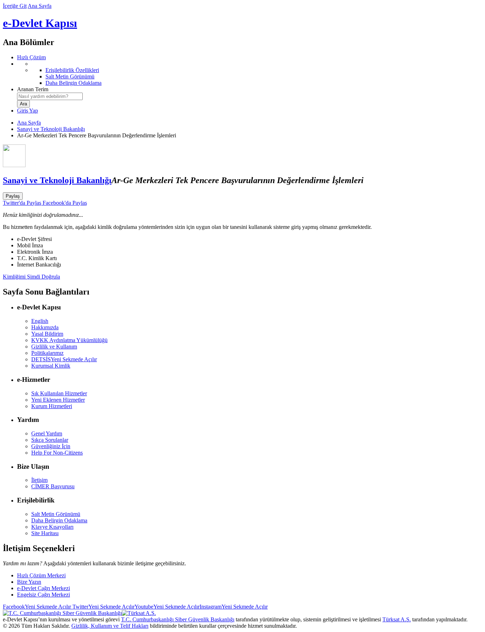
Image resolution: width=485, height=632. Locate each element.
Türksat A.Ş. (396, 619)
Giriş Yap (27, 111)
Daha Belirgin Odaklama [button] (59, 520)
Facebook (37, 607)
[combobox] (50, 96)
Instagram (234, 607)
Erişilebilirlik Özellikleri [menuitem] (72, 70)
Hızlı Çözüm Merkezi (41, 575)
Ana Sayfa (39, 6)
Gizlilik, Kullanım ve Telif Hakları (109, 626)
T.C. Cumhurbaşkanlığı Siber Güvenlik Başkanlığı (177, 619)
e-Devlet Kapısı (40, 23)
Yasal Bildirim (47, 334)
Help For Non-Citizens (57, 453)
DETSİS (64, 359)
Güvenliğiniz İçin (50, 446)
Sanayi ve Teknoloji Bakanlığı (51, 129)
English (39, 321)
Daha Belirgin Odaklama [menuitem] (73, 83)
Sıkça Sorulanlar (49, 440)
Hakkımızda (45, 327)
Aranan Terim (32, 89)
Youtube (167, 607)
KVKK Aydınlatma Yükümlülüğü (69, 340)
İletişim (39, 480)
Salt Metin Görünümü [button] (55, 514)
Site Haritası (45, 533)
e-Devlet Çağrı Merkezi (43, 588)
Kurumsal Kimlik (50, 366)
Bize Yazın (29, 582)
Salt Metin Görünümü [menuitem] (69, 76)
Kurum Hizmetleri (51, 406)
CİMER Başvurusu (53, 486)
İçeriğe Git (15, 6)
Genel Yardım (46, 433)
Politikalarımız (47, 353)
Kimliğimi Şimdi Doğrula (31, 277)
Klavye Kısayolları (52, 527)
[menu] (249, 73)
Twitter (103, 607)
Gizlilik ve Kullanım (54, 347)
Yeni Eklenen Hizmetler (58, 400)
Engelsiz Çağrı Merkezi (43, 595)
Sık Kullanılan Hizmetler (59, 393)
